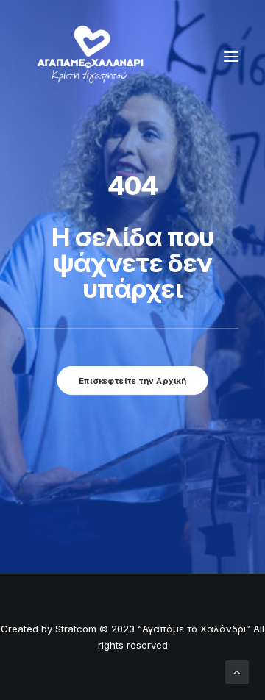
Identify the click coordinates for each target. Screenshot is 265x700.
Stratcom (75, 629)
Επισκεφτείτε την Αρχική (132, 380)
